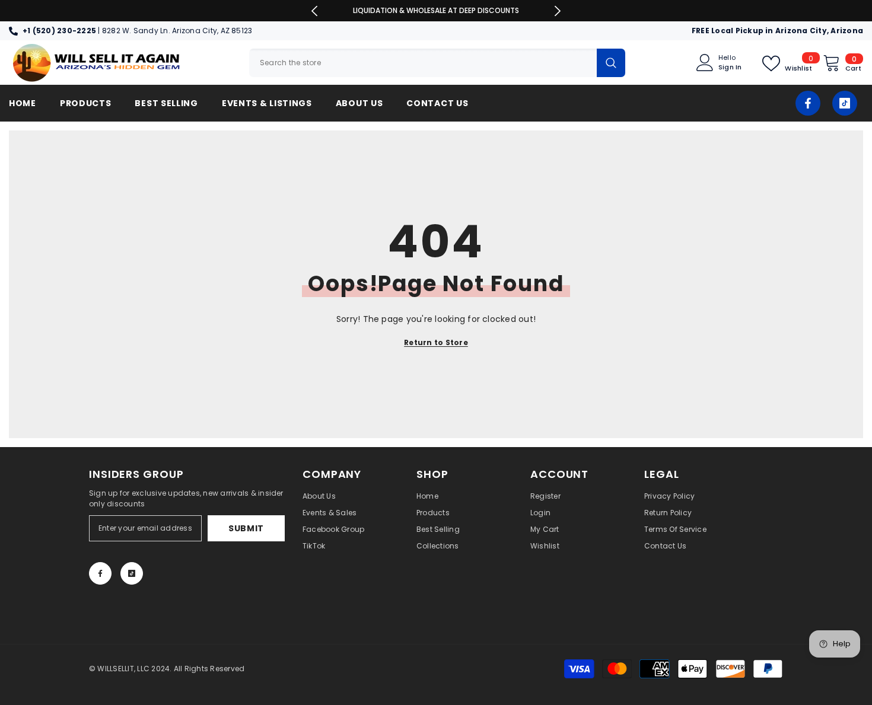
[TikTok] (844, 103)
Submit (246, 528)
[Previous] (314, 11)
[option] (436, 10)
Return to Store (436, 342)
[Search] (437, 63)
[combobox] (423, 63)
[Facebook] (807, 103)
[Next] (557, 11)
